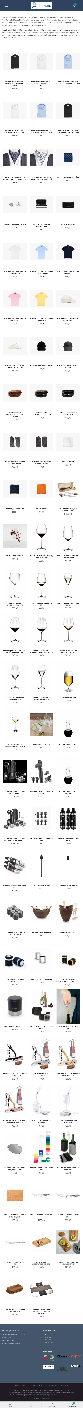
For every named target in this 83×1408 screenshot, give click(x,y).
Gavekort (48, 1339)
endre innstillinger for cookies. (48, 1395)
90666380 (10, 1337)
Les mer (34, 1395)
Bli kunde (48, 1337)
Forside (48, 1335)
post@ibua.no (10, 1340)
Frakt (17, 1385)
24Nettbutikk (45, 1398)
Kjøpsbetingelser (28, 1385)
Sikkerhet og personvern (47, 1385)
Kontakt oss (49, 1342)
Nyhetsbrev (63, 1385)
